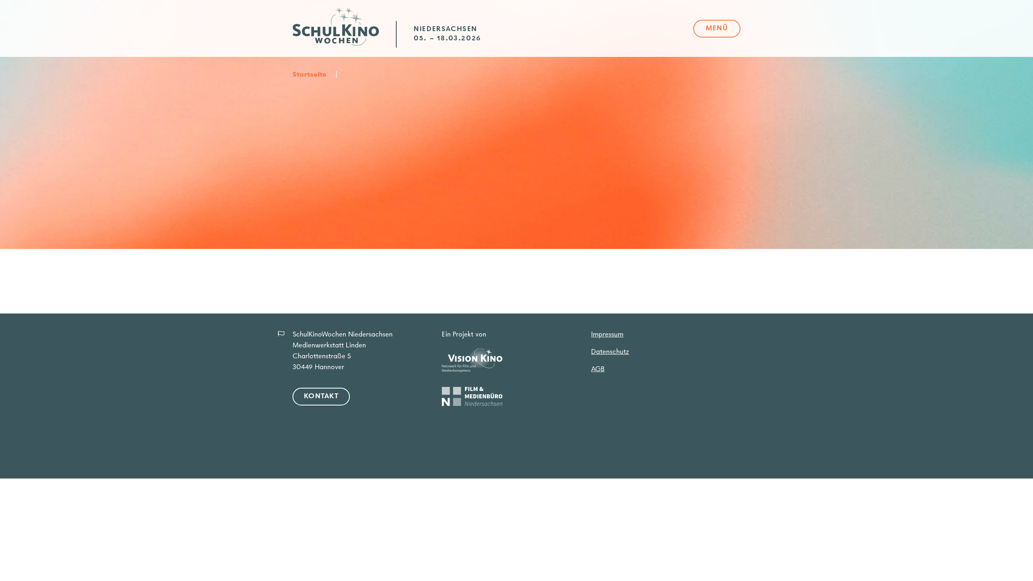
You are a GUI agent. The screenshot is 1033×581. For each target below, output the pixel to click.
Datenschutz (610, 352)
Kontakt (321, 396)
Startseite (309, 75)
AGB (597, 369)
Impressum (607, 335)
